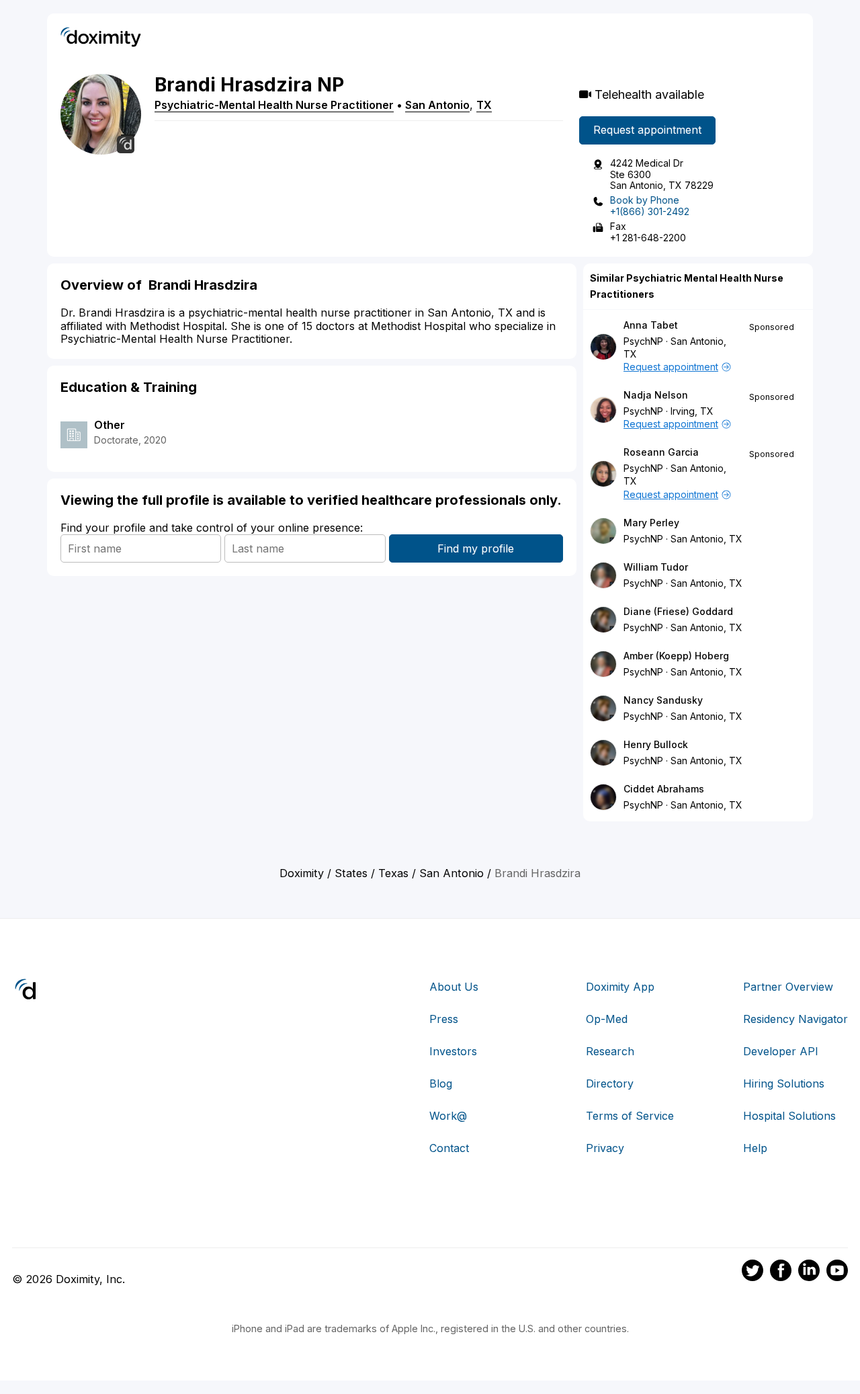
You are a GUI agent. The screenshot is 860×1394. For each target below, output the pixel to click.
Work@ (448, 1115)
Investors (453, 1051)
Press (443, 1019)
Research (610, 1051)
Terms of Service (630, 1115)
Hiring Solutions (783, 1083)
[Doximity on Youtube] (837, 1272)
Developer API (780, 1051)
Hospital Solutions (789, 1115)
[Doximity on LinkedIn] (809, 1272)
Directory (610, 1083)
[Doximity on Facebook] (780, 1272)
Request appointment (647, 129)
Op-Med (607, 1019)
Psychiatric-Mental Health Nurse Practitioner (274, 105)
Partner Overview (788, 986)
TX (484, 105)
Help (755, 1148)
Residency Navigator (795, 1019)
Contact (449, 1148)
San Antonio (437, 105)
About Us (453, 986)
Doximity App (620, 986)
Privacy (605, 1148)
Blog (440, 1083)
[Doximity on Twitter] (752, 1272)
